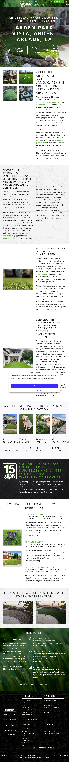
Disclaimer (56, 756)
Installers (9, 725)
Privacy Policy (37, 390)
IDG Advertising (45, 757)
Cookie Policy (30, 390)
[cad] (34, 747)
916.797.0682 (9, 715)
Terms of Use (23, 757)
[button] (57, 372)
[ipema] (42, 747)
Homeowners (9, 719)
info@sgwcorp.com (40, 756)
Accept (34, 385)
